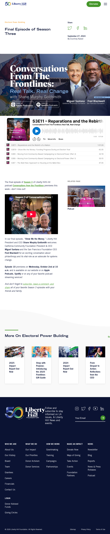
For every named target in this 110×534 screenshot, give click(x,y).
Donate (93, 4)
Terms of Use (100, 529)
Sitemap (73, 529)
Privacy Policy (86, 529)
